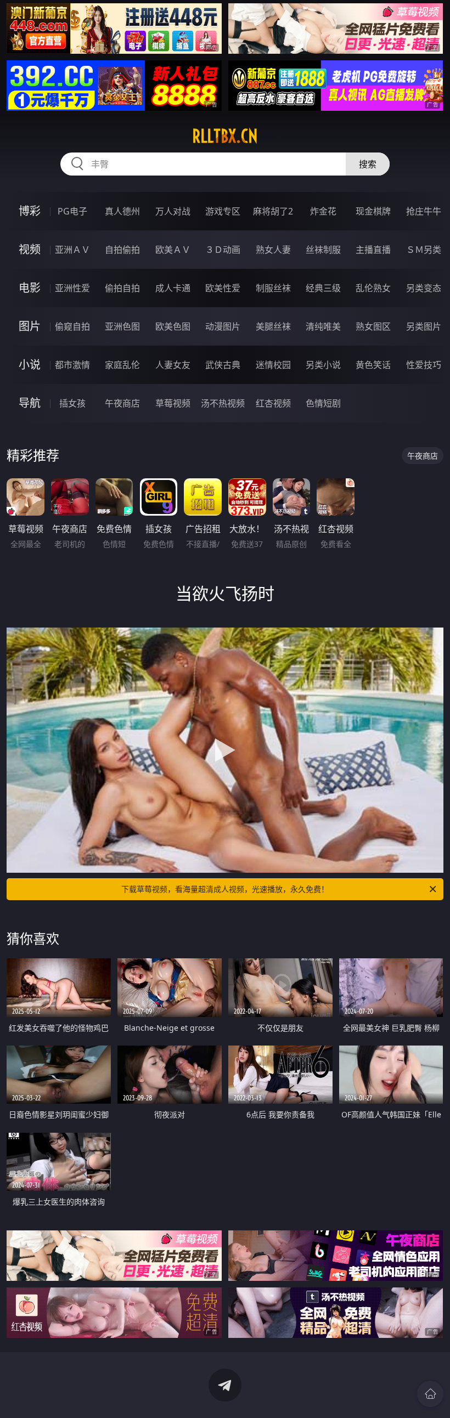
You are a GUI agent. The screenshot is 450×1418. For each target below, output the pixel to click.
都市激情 (72, 365)
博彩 (30, 211)
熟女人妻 (273, 250)
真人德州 (122, 211)
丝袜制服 (323, 250)
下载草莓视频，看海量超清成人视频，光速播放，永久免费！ (225, 889)
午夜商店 (122, 403)
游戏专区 (222, 211)
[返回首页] (430, 1394)
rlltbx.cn (225, 136)
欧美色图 (172, 326)
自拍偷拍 (122, 250)
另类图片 (423, 326)
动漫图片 (222, 326)
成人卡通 (172, 288)
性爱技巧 (423, 365)
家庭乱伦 (122, 365)
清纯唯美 (323, 326)
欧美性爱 (222, 288)
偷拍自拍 (122, 288)
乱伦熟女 (373, 288)
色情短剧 (323, 403)
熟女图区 (373, 326)
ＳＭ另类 (423, 250)
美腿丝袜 (273, 326)
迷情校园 (273, 365)
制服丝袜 (273, 288)
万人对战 (172, 211)
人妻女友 (172, 365)
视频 (30, 249)
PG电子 (72, 211)
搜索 (367, 164)
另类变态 (423, 288)
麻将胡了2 (273, 211)
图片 (30, 326)
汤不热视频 (223, 403)
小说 (30, 364)
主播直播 (373, 250)
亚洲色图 (122, 326)
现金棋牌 (373, 211)
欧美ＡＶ (172, 250)
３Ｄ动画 (222, 250)
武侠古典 (222, 365)
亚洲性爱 (72, 288)
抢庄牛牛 (423, 211)
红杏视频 (273, 403)
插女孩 (72, 403)
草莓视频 (172, 403)
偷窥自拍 (72, 326)
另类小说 (323, 365)
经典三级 (323, 288)
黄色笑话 (373, 365)
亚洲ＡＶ (72, 250)
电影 (30, 287)
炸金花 (323, 211)
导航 (30, 403)
